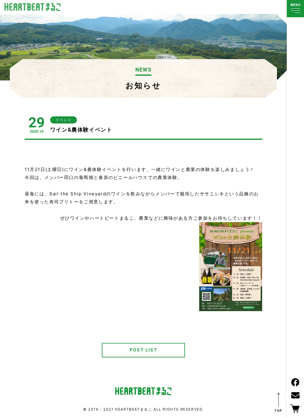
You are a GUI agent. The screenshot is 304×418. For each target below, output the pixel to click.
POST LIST (143, 350)
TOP (278, 410)
